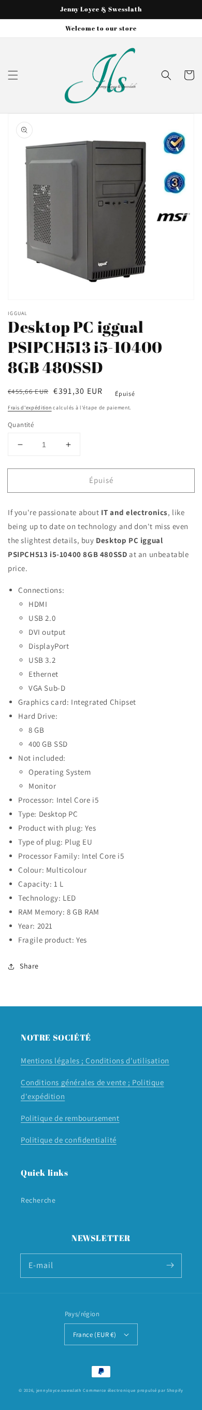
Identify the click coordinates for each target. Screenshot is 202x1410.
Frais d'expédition (30, 407)
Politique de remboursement (70, 1118)
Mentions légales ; (53, 1060)
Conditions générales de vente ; (76, 1082)
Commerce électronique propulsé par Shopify (133, 1390)
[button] (13, 75)
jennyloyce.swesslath (59, 1390)
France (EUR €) (95, 1334)
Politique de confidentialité (69, 1140)
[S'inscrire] (169, 1265)
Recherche (38, 1200)
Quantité (21, 424)
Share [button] (29, 966)
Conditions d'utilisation (127, 1060)
